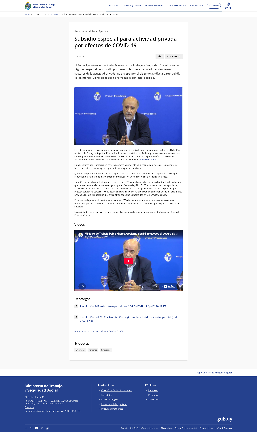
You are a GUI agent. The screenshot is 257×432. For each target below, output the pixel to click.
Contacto (29, 407)
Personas (93, 350)
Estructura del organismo (114, 404)
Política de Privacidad (224, 428)
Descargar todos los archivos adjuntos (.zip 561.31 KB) (98, 331)
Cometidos (106, 395)
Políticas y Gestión (132, 5)
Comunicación (196, 5)
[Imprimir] (160, 56)
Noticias (54, 14)
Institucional (114, 5)
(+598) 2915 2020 (57, 400)
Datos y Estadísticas (177, 5)
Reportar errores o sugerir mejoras (214, 372)
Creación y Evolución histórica (116, 390)
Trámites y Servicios (154, 5)
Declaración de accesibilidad (186, 428)
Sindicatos (106, 350)
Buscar (214, 6)
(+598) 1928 (41, 400)
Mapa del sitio (166, 428)
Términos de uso (206, 428)
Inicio (27, 14)
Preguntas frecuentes (112, 408)
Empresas (80, 350)
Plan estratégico (109, 399)
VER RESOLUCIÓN (147, 159)
